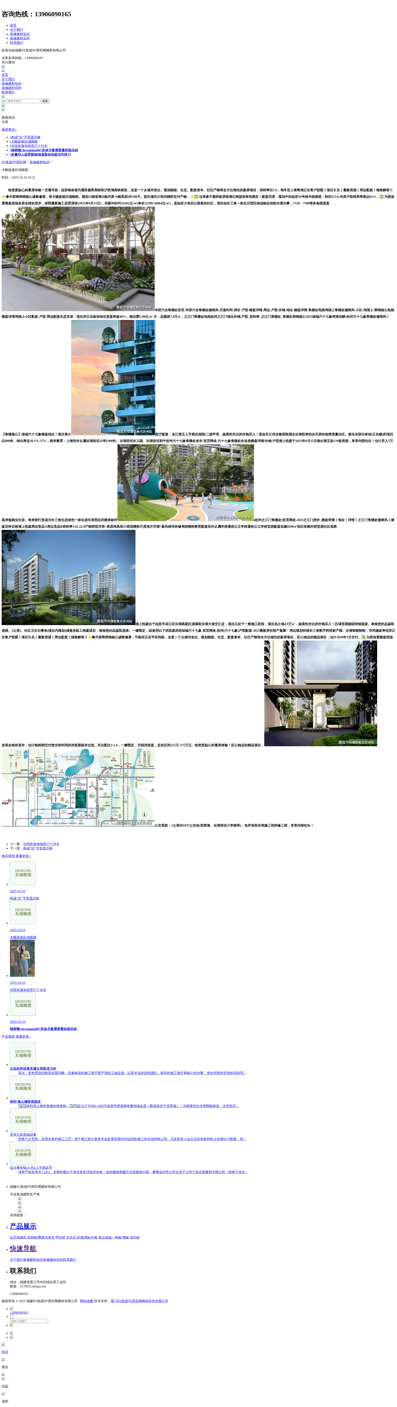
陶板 (125, 1237)
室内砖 (135, 1237)
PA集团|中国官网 (14, 162)
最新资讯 (9, 129)
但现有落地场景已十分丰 (29, 146)
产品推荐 (16, 1036)
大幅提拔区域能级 (24, 141)
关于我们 (16, 29)
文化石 (71, 1237)
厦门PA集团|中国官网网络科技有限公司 (139, 1301)
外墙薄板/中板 (87, 1237)
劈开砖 (60, 1237)
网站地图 (86, 1301)
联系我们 (16, 42)
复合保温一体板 (110, 1237)
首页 (13, 25)
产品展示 (23, 1226)
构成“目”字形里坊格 (25, 137)
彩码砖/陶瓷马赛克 (41, 1237)
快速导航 (23, 1248)
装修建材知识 (20, 34)
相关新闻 (16, 856)
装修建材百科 (20, 38)
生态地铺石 (18, 1237)
